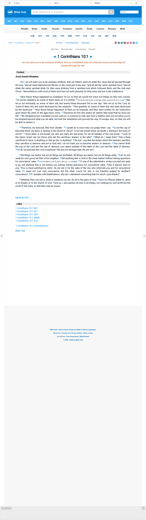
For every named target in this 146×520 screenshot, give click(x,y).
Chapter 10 (29, 43)
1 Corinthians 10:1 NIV (26, 208)
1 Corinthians (19, 43)
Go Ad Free (6, 508)
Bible (10, 43)
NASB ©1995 (22, 197)
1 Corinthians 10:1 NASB (27, 217)
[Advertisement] (73, 288)
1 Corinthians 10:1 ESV (26, 214)
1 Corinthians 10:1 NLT (26, 211)
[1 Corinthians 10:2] (142, 242)
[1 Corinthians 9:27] (3, 242)
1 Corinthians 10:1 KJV (26, 220)
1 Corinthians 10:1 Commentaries (31, 225)
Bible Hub (20, 230)
